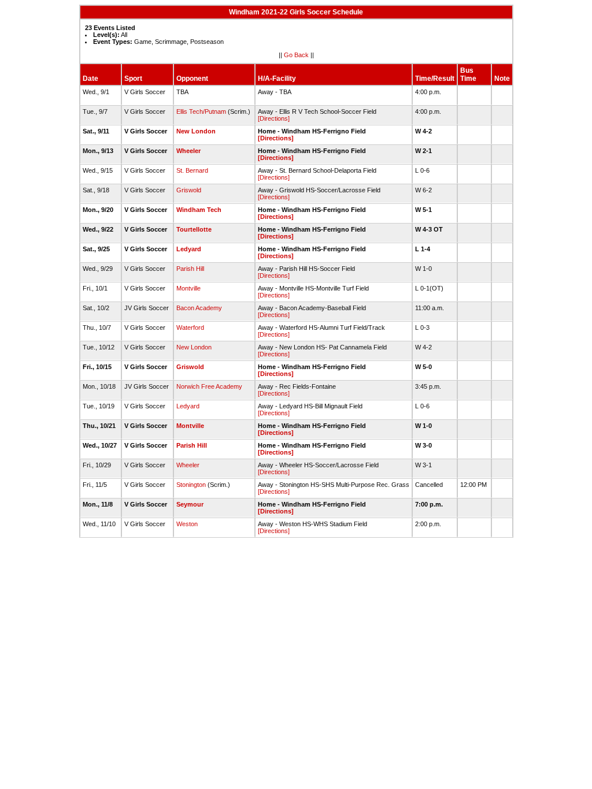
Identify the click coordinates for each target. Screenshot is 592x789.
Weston (187, 523)
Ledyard (188, 248)
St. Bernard (192, 170)
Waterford (190, 327)
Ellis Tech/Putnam (201, 111)
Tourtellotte (194, 229)
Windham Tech (198, 209)
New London (196, 131)
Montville (188, 288)
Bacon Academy (199, 307)
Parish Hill (190, 268)
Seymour (190, 504)
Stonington (191, 484)
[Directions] (274, 118)
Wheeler (188, 150)
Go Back (296, 54)
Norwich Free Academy (209, 386)
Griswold (188, 190)
